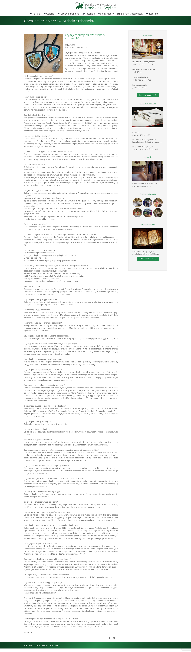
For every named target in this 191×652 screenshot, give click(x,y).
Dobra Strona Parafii (40, 645)
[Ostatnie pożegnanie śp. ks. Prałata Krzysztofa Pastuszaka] (148, 213)
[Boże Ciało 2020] (148, 203)
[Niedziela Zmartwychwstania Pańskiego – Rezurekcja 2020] (158, 213)
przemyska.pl (55, 645)
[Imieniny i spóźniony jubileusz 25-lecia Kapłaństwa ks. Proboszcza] (158, 203)
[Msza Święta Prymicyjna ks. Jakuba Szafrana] (137, 213)
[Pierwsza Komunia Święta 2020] (137, 203)
